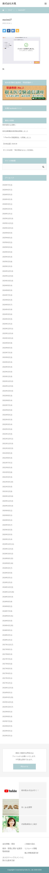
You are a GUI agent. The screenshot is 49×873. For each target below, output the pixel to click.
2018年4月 (6, 625)
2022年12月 (7, 381)
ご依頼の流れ (29, 844)
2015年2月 (6, 736)
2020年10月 (7, 506)
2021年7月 (6, 463)
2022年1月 (6, 434)
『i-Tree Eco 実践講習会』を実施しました (17, 137)
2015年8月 (6, 716)
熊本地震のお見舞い (9, 125)
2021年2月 (6, 487)
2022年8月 (6, 400)
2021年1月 (6, 491)
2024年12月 (7, 271)
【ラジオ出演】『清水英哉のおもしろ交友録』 (18, 150)
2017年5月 (6, 668)
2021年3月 (6, 482)
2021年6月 (6, 467)
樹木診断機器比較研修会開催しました (15, 131)
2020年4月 (6, 525)
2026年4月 (6, 199)
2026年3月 (6, 204)
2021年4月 (6, 477)
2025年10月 (7, 228)
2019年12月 (7, 544)
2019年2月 (6, 578)
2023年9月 (6, 343)
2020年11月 (7, 501)
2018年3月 (6, 630)
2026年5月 (6, 194)
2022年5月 (6, 415)
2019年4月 (6, 568)
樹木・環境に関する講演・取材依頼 (13, 849)
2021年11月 (7, 443)
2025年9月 (6, 233)
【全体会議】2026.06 (10, 144)
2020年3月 (6, 530)
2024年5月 (6, 305)
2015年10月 (7, 707)
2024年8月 (6, 290)
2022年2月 (6, 429)
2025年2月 (6, 261)
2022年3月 (6, 424)
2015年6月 (6, 726)
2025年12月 (7, 218)
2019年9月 (6, 558)
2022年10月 (7, 391)
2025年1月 (6, 266)
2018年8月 (6, 606)
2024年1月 (6, 324)
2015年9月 (6, 712)
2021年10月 (7, 448)
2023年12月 (7, 329)
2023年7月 (6, 352)
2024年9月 (6, 285)
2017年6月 (6, 664)
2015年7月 (6, 721)
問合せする (24, 766)
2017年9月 (6, 649)
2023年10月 (7, 338)
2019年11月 (7, 549)
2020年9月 (6, 510)
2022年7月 (6, 405)
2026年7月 (6, 185)
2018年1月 (6, 640)
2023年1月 (6, 376)
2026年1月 (6, 214)
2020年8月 (6, 515)
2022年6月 (6, 410)
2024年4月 (6, 309)
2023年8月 (6, 348)
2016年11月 (7, 688)
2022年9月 (6, 396)
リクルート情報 (30, 848)
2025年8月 (6, 238)
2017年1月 (6, 683)
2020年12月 (7, 496)
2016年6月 (6, 692)
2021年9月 (6, 453)
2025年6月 (6, 242)
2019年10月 (7, 554)
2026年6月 (6, 190)
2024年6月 (6, 300)
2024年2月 (6, 319)
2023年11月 (7, 333)
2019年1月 (6, 582)
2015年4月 (6, 731)
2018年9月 (6, 601)
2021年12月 (7, 439)
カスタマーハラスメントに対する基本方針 (13, 858)
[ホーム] (3, 10)
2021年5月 (6, 472)
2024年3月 (6, 314)
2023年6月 (6, 357)
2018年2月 (6, 635)
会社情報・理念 (9, 844)
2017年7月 (6, 659)
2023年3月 (6, 367)
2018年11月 (7, 592)
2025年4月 (6, 252)
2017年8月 (6, 654)
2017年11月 (7, 645)
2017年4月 (6, 673)
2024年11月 (7, 276)
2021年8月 (6, 458)
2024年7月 (6, 295)
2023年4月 (6, 362)
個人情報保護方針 (31, 853)
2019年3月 (6, 573)
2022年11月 (7, 386)
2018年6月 (6, 616)
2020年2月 (6, 534)
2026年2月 (6, 209)
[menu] (45, 3)
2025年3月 (6, 257)
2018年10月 (7, 597)
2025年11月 (7, 223)
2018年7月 (6, 611)
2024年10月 (7, 281)
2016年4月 (6, 697)
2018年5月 (6, 621)
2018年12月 (7, 587)
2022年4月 (6, 419)
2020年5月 (6, 520)
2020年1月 (6, 539)
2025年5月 (6, 247)
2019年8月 (6, 563)
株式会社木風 (10, 3)
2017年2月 (6, 678)
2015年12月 (7, 702)
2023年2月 (6, 372)
